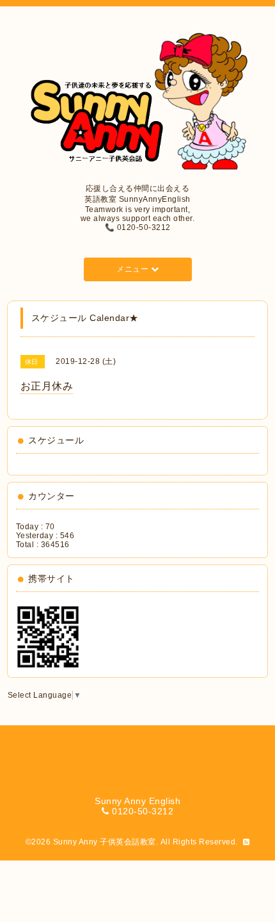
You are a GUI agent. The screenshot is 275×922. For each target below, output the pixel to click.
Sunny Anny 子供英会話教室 (104, 841)
